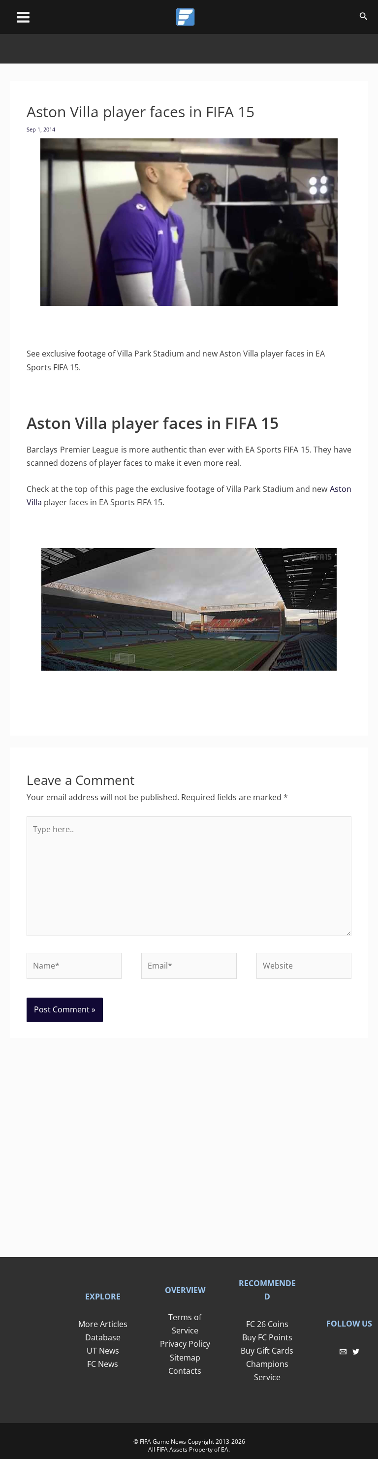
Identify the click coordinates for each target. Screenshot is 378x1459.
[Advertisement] (189, 56)
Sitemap (185, 1357)
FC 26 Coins (267, 1324)
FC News (102, 1364)
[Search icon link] (363, 18)
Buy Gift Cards (267, 1350)
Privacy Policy (185, 1343)
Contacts (184, 1370)
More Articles (102, 1324)
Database (103, 1337)
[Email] (343, 1351)
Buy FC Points (267, 1337)
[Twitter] (355, 1351)
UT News (103, 1350)
